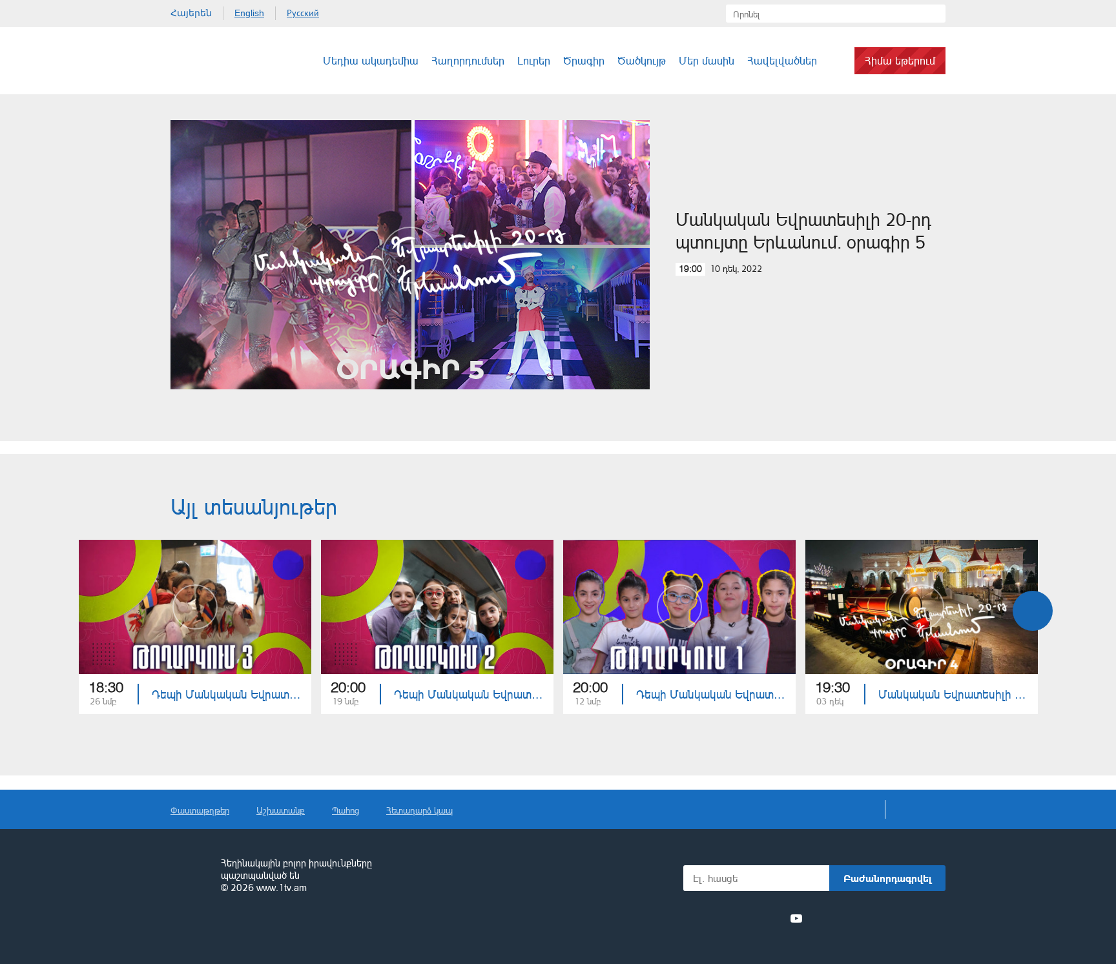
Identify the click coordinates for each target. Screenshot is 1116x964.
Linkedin (749, 918)
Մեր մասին (706, 60)
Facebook (705, 918)
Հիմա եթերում (900, 60)
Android (915, 918)
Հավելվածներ (782, 60)
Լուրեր (533, 60)
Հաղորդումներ (467, 60)
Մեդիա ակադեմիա (370, 60)
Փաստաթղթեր (199, 810)
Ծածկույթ (641, 60)
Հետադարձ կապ (419, 810)
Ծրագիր (583, 60)
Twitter (725, 918)
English (249, 13)
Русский (303, 13)
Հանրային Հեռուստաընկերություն (218, 61)
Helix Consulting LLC (226, 928)
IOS (845, 918)
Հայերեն (191, 13)
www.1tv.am (281, 887)
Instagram (773, 918)
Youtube (796, 918)
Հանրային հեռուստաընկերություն (189, 876)
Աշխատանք (280, 810)
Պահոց (345, 810)
